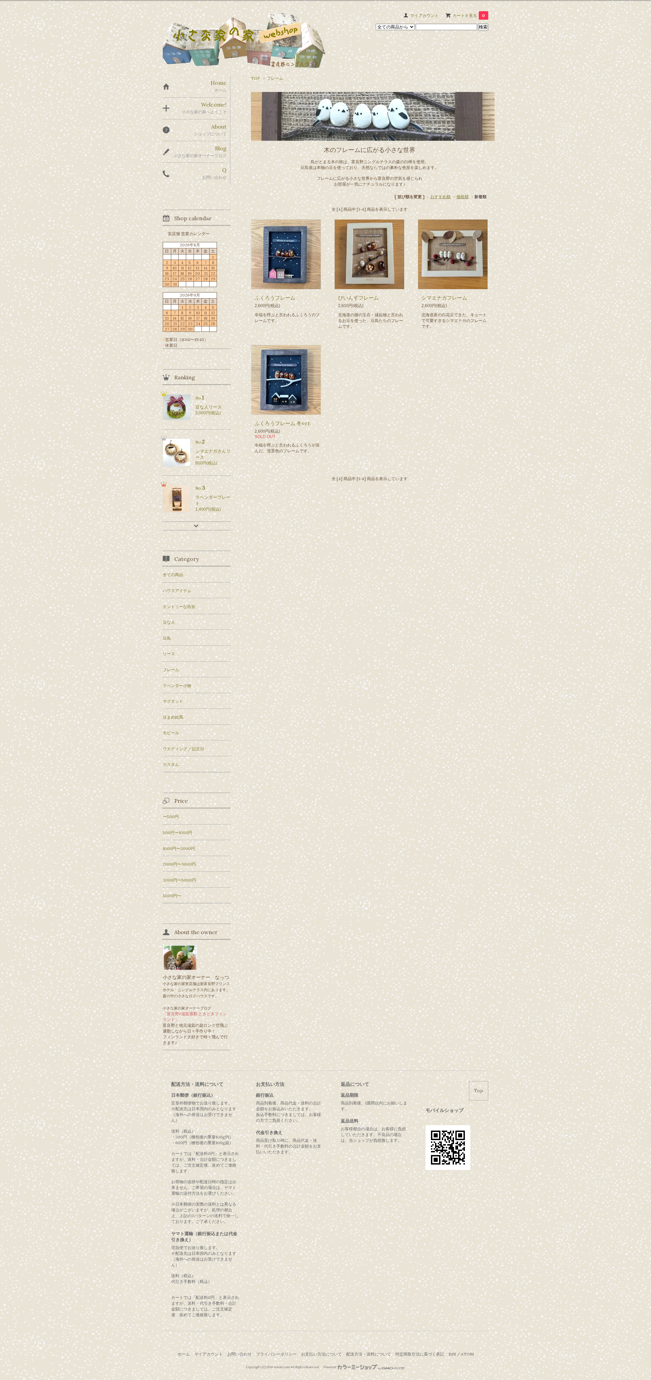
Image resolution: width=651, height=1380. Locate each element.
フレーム (275, 78)
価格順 (462, 196)
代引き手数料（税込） (191, 1281)
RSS (452, 1354)
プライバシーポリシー (276, 1354)
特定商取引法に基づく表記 (419, 1354)
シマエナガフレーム (444, 298)
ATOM (467, 1354)
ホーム (184, 1354)
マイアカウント (424, 15)
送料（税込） (183, 1275)
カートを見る (469, 15)
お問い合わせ (239, 1354)
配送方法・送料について (368, 1354)
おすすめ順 (440, 196)
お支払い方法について (321, 1354)
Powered (330, 1367)
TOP (255, 78)
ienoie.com (282, 1367)
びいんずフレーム (358, 298)
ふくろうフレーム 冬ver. (283, 423)
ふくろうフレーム (275, 298)
